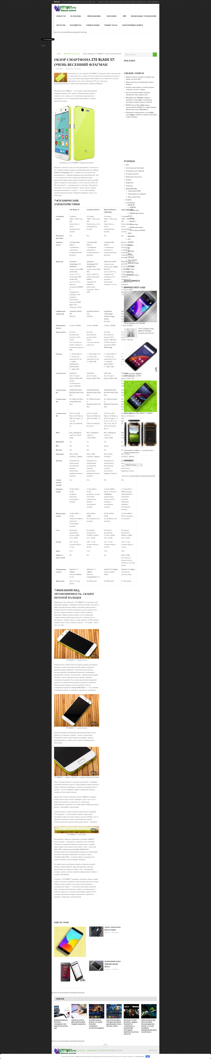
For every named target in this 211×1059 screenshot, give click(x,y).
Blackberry (131, 236)
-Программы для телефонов (137, 194)
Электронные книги (132, 25)
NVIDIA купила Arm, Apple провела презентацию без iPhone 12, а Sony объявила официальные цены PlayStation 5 (113, 2)
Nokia (130, 254)
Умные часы (110, 25)
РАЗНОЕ (129, 200)
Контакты (152, 1050)
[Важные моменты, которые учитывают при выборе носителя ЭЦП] (61, 1011)
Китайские (131, 266)
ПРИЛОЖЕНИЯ (94, 16)
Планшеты (75, 25)
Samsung (131, 257)
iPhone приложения (136, 227)
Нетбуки (60, 25)
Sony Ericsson (132, 260)
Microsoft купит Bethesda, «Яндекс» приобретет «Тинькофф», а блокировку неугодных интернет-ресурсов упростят (139, 100)
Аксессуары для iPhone (137, 230)
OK (148, 1056)
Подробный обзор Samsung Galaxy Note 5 (113, 964)
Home (59, 54)
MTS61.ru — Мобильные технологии (92, 1050)
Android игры (134, 210)
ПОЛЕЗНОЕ (112, 16)
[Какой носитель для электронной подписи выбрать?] (79, 1011)
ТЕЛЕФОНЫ (75, 16)
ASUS (129, 233)
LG (129, 248)
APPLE (130, 216)
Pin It (43, 46)
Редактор (107, 932)
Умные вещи (92, 25)
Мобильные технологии (143, 16)
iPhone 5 (133, 221)
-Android (133, 207)
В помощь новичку (132, 174)
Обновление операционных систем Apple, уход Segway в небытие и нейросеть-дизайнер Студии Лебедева (141, 115)
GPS (124, 16)
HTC (129, 239)
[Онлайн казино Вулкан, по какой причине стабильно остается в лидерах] (96, 1011)
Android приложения (137, 213)
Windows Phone (133, 263)
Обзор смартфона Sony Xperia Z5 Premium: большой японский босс (146, 331)
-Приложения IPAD (134, 191)
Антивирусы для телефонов (135, 171)
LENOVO (131, 245)
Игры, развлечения (134, 197)
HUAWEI (131, 242)
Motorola (131, 251)
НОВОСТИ (60, 16)
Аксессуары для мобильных (135, 168)
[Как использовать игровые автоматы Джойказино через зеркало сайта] (114, 1011)
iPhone (132, 218)
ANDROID (131, 205)
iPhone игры (134, 224)
